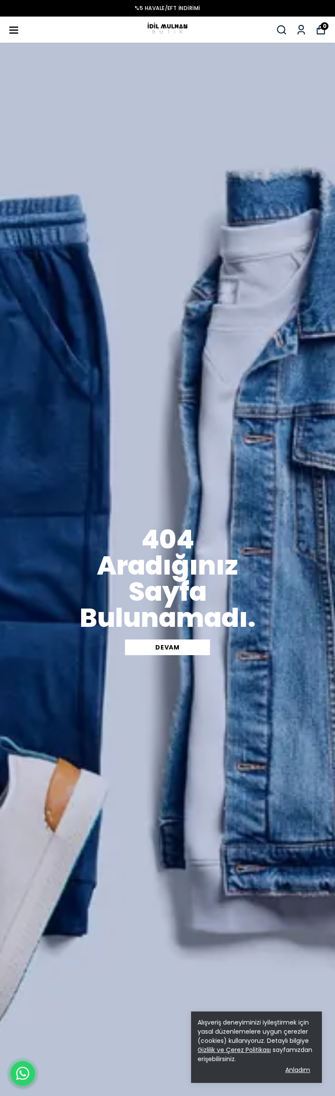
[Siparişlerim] (301, 29)
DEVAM (167, 647)
